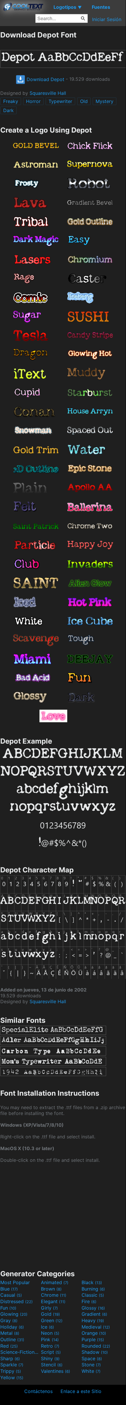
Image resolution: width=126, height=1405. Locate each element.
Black (92, 1282)
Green (52, 1320)
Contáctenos (38, 1391)
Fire (89, 1301)
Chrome (53, 1295)
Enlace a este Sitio (81, 1391)
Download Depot (44, 79)
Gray (9, 1320)
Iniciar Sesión (106, 19)
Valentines (55, 1371)
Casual (11, 1295)
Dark (8, 110)
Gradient (94, 1314)
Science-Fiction (19, 1352)
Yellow (11, 1377)
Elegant (53, 1301)
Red (9, 1346)
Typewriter (60, 101)
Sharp (10, 1358)
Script (51, 1352)
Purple (93, 1339)
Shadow (95, 1352)
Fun (8, 1308)
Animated (54, 1282)
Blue (9, 1289)
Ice (47, 1327)
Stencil (52, 1365)
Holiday (12, 1327)
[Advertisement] (63, 1216)
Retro (50, 1346)
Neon (50, 1333)
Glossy (93, 1308)
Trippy (10, 1371)
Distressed (16, 1301)
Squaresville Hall (48, 93)
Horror (33, 101)
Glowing (13, 1314)
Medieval (96, 1327)
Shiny (50, 1358)
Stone (91, 1365)
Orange (94, 1333)
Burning (93, 1289)
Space (92, 1358)
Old (84, 101)
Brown (51, 1289)
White (91, 1371)
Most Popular (15, 1282)
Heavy (93, 1320)
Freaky (10, 101)
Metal (9, 1333)
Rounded (96, 1346)
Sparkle (11, 1365)
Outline (12, 1339)
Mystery (104, 101)
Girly (49, 1308)
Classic (93, 1295)
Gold (50, 1314)
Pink (50, 1339)
